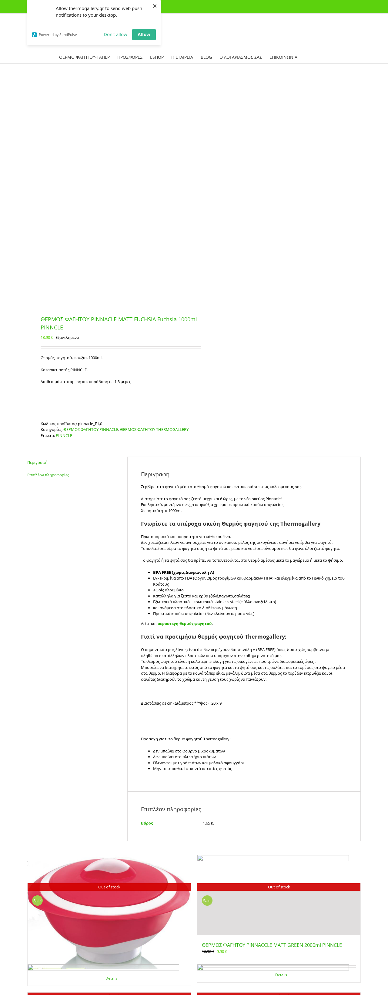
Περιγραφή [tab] (37, 462)
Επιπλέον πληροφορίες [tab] (48, 475)
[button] (320, 56)
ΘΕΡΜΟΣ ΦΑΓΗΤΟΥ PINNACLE (90, 429)
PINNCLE (64, 435)
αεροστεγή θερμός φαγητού (185, 623)
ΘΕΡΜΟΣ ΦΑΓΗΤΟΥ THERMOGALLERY (154, 429)
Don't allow (115, 34)
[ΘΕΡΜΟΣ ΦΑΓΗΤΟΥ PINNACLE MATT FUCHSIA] (107, 190)
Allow (144, 34)
